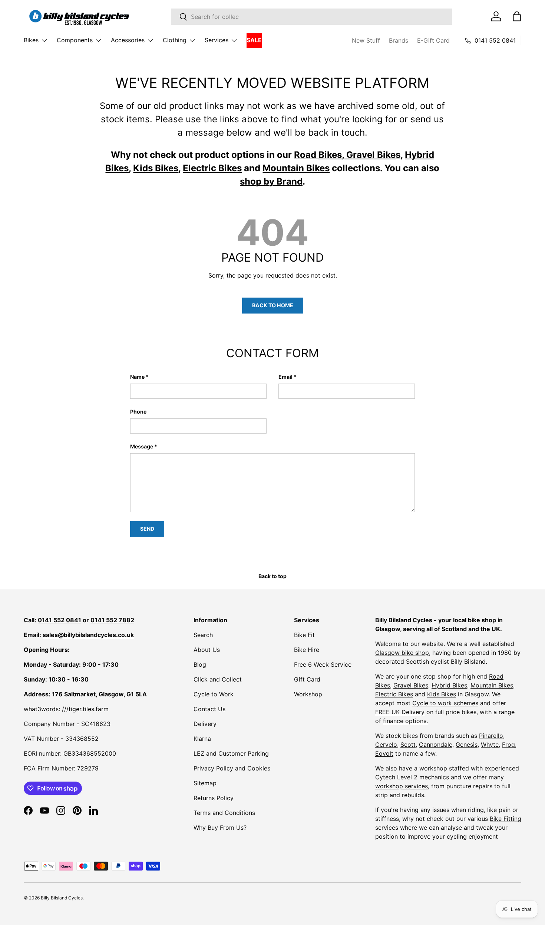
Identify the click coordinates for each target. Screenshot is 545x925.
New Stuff (366, 40)
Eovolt (384, 753)
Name (137, 377)
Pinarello (491, 735)
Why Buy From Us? (220, 827)
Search (203, 635)
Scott (408, 744)
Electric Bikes (394, 694)
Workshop (308, 694)
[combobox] (311, 17)
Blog (200, 664)
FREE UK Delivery (400, 712)
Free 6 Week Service (322, 664)
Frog (508, 744)
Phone (138, 411)
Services (216, 40)
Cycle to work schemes (445, 703)
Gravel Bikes (410, 685)
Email (285, 377)
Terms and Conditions (224, 812)
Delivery (205, 723)
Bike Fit (304, 635)
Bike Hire (306, 649)
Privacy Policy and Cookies (232, 768)
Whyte (490, 744)
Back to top (272, 576)
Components (75, 40)
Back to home (272, 305)
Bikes (31, 40)
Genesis (467, 744)
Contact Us (209, 709)
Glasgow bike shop (402, 652)
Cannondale (435, 744)
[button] (517, 16)
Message (141, 446)
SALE (254, 40)
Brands (398, 40)
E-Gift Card (433, 40)
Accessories (128, 40)
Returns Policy (214, 798)
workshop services (401, 786)
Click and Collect (218, 679)
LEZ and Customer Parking (231, 753)
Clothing (174, 40)
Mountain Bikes (491, 685)
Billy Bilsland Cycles (62, 898)
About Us (207, 649)
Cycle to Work (214, 694)
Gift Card (307, 679)
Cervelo (386, 744)
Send (147, 529)
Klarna (202, 738)
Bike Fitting (505, 818)
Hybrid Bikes (449, 685)
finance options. (405, 721)
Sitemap (205, 783)
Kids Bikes (441, 694)
